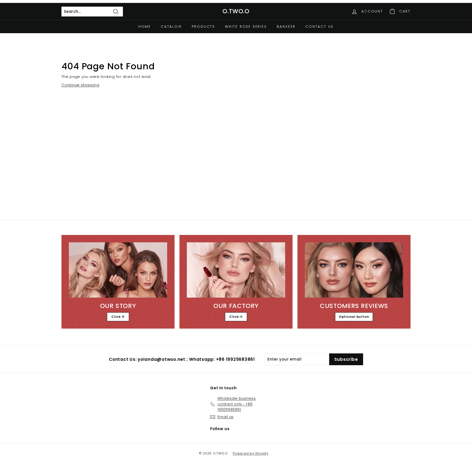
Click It (118, 316)
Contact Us (319, 26)
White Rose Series (246, 26)
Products (203, 26)
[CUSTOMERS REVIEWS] (354, 270)
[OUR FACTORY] (236, 270)
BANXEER (286, 26)
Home (144, 26)
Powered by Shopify (250, 453)
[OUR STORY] (118, 270)
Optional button (354, 316)
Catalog (171, 26)
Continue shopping (80, 84)
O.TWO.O (235, 11)
